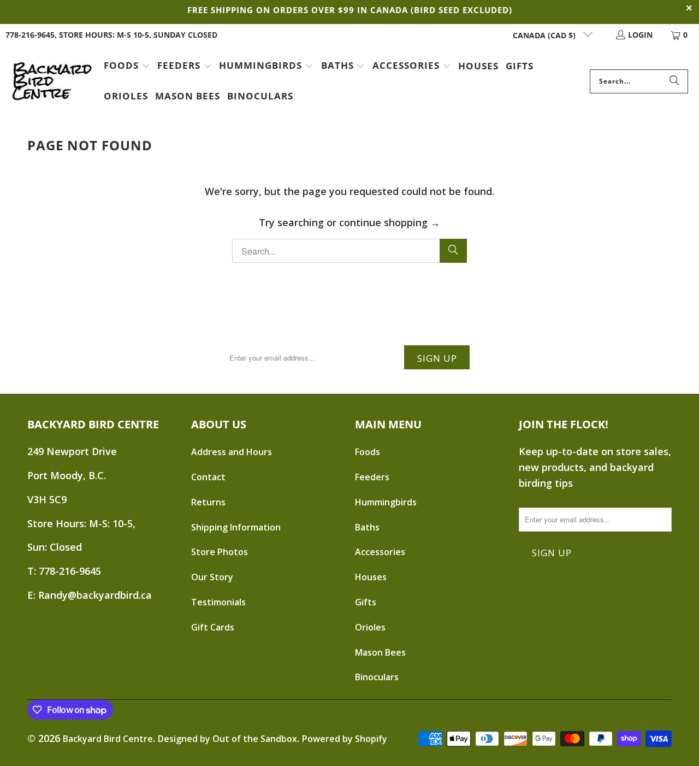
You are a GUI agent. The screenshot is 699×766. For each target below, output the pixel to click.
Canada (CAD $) (545, 35)
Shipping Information (236, 527)
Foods (367, 452)
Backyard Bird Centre (108, 739)
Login (640, 35)
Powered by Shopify (344, 739)
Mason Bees (380, 652)
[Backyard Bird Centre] (52, 81)
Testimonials (218, 602)
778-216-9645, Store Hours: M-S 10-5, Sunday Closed (111, 35)
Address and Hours (231, 452)
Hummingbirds (386, 502)
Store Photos (219, 552)
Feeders (372, 477)
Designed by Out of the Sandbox (227, 739)
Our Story (212, 577)
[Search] (674, 81)
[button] (127, 66)
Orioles (370, 627)
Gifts (365, 602)
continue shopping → (389, 222)
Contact (208, 477)
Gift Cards (212, 627)
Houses (371, 577)
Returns (208, 502)
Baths (367, 527)
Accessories (380, 552)
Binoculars (377, 677)
